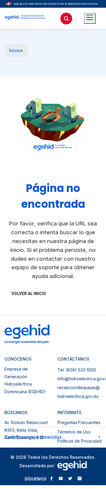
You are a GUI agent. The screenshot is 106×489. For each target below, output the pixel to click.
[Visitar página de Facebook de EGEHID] (51, 479)
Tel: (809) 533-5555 (76, 369)
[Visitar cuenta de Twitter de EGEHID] (70, 479)
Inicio (14, 50)
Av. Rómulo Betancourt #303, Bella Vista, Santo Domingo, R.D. (26, 430)
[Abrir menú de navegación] (90, 18)
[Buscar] (66, 18)
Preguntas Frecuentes (78, 422)
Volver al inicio (28, 293)
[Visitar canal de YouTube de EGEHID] (60, 479)
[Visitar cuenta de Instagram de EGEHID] (79, 479)
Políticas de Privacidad (79, 440)
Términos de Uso (74, 431)
